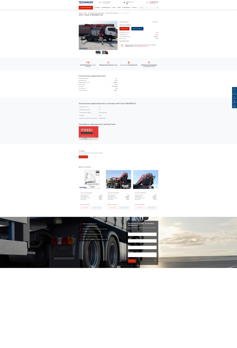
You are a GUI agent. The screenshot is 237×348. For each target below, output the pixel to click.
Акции (113, 7)
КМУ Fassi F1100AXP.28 (86, 193)
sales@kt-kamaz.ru (129, 1)
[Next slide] (115, 35)
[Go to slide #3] (106, 52)
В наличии (97, 7)
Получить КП (85, 214)
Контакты (134, 7)
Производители (126, 7)
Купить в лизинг (97, 214)
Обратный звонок (152, 3)
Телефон (130, 244)
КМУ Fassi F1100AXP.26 (113, 193)
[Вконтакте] (127, 3)
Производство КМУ (106, 7)
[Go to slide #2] (103, 52)
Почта (129, 251)
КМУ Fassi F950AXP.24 (140, 193)
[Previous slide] (81, 35)
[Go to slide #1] (98, 52)
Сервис (119, 7)
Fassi (157, 32)
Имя (129, 238)
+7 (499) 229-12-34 (153, 2)
